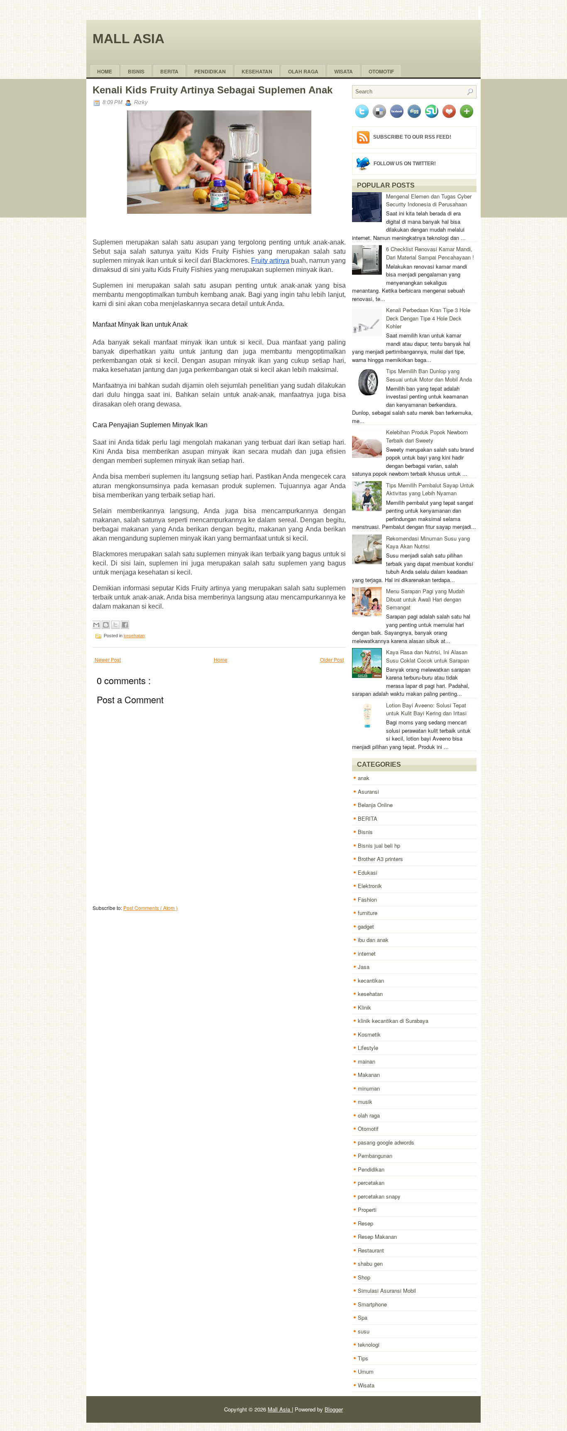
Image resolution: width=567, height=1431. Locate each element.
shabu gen (370, 1263)
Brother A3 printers (380, 859)
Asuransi (368, 791)
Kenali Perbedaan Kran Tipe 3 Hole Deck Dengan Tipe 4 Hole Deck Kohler (428, 318)
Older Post (332, 659)
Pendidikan (371, 1169)
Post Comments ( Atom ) (150, 907)
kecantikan (371, 980)
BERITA (367, 818)
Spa (362, 1317)
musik (365, 1102)
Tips (363, 1358)
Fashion (367, 899)
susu (363, 1331)
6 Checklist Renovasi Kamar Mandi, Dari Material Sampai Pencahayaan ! (430, 253)
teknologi (368, 1344)
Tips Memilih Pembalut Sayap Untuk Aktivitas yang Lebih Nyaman (430, 489)
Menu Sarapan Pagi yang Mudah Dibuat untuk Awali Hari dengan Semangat (425, 599)
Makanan (369, 1075)
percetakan (371, 1182)
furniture (367, 913)
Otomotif (381, 71)
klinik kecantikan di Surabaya (393, 1021)
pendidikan (210, 71)
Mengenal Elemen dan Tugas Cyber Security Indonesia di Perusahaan (429, 200)
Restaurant (371, 1250)
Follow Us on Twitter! (405, 163)
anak (363, 778)
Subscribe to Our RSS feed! (412, 137)
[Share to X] (115, 625)
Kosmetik (369, 1034)
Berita (169, 71)
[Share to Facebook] (125, 625)
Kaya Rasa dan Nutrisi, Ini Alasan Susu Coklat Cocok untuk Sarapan (427, 656)
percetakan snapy (379, 1196)
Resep (365, 1223)
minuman (369, 1088)
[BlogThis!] (106, 625)
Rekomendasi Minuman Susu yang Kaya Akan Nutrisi (428, 542)
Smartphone (372, 1304)
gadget (366, 926)
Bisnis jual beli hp (379, 845)
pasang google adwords (386, 1142)
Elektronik (370, 886)
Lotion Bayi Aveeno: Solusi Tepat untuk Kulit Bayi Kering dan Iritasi (426, 709)
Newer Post (108, 659)
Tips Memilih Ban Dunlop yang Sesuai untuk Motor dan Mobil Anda (429, 375)
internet (367, 953)
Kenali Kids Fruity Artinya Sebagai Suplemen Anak (212, 89)
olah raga (303, 71)
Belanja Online (375, 805)
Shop (364, 1277)
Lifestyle (368, 1048)
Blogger (334, 1409)
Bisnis (136, 71)
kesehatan (134, 635)
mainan (366, 1061)
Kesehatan (257, 71)
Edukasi (367, 872)
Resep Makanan (377, 1236)
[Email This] (96, 625)
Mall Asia (128, 38)
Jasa (363, 967)
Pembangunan (375, 1155)
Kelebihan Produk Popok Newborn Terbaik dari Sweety (427, 436)
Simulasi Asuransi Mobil (387, 1290)
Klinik (364, 1007)
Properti (367, 1209)
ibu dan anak (373, 940)
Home (104, 71)
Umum (366, 1371)
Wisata (343, 71)
